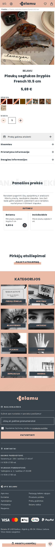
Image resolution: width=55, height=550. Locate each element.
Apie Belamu (10, 487)
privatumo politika (39, 428)
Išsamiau (6, 144)
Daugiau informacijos (14, 159)
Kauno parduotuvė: (12, 456)
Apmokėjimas (6, 501)
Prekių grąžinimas (36, 501)
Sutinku (28, 208)
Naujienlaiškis (12, 407)
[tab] (27, 137)
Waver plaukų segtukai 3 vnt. (42, 220)
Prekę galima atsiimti (19, 136)
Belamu (27, 70)
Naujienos (5, 508)
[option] (10, 101)
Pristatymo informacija (15, 152)
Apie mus (5, 493)
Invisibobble (39, 214)
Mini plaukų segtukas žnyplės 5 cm (14, 220)
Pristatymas (6, 504)
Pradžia (4, 9)
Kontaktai (5, 497)
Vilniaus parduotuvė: (13, 468)
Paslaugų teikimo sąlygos (39, 493)
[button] (44, 60)
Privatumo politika (36, 497)
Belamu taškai (35, 504)
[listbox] (27, 105)
